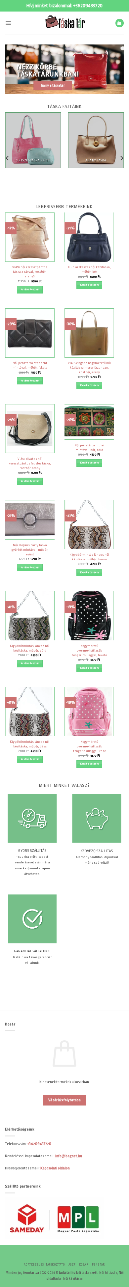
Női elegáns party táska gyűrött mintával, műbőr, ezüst (30, 549)
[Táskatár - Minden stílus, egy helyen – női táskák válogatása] (64, 23)
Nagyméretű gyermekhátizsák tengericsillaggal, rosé (89, 746)
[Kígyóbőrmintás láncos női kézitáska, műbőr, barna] (89, 524)
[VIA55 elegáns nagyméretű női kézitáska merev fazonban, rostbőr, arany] (89, 333)
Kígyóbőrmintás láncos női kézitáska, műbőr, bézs (30, 744)
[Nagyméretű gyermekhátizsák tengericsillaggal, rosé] (89, 711)
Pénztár (98, 1264)
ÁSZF (72, 1264)
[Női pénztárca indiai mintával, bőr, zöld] (89, 422)
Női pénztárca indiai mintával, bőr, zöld (89, 447)
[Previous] (7, 158)
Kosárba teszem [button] (30, 289)
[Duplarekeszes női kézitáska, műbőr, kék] (89, 237)
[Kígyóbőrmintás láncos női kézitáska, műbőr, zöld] (30, 615)
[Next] (121, 158)
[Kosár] (119, 23)
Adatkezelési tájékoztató (44, 1264)
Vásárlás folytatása (64, 1100)
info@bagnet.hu (68, 1156)
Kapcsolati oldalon (55, 1168)
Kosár (83, 1264)
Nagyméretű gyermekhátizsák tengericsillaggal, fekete (89, 650)
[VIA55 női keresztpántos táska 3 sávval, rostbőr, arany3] (30, 237)
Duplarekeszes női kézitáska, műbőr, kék (89, 269)
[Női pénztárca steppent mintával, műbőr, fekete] (30, 333)
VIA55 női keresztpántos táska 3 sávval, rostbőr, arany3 (29, 271)
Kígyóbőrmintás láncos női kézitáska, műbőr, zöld (30, 648)
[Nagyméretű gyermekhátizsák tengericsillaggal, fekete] (89, 615)
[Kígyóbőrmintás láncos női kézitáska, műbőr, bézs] (30, 711)
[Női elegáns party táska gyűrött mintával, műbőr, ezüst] (30, 520)
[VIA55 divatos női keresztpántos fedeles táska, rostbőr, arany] (30, 428)
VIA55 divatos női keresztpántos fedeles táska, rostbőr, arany (30, 463)
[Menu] (8, 23)
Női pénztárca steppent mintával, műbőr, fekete (30, 365)
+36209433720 (88, 6)
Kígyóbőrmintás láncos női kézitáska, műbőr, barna (89, 557)
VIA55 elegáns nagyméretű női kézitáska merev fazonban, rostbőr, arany (89, 367)
